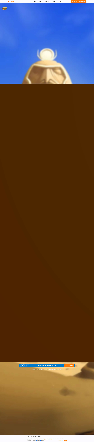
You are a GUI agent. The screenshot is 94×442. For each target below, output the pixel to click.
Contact (54, 1)
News (40, 1)
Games (35, 1)
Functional (29, 440)
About (60, 1)
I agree (65, 440)
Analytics (38, 440)
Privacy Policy (51, 439)
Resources (47, 1)
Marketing (42, 440)
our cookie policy (42, 439)
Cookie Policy (61, 440)
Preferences (34, 440)
